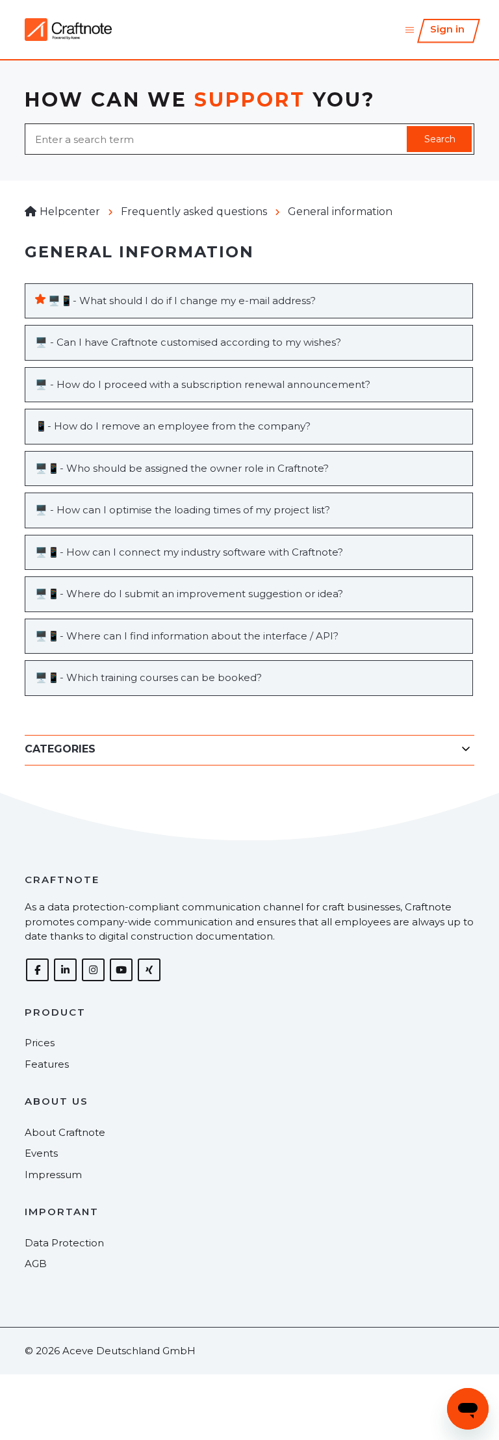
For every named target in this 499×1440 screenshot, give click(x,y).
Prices (40, 1042)
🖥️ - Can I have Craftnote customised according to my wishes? (188, 342)
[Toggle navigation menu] (410, 29)
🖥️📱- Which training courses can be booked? (148, 677)
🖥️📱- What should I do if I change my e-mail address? (182, 300)
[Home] (68, 29)
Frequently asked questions (194, 211)
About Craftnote (65, 1132)
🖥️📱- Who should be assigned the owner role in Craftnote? (182, 468)
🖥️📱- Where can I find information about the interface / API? (187, 636)
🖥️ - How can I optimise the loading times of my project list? (182, 510)
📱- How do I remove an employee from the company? (173, 426)
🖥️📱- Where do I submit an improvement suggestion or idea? (189, 593)
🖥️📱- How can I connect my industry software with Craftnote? (189, 552)
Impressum (53, 1174)
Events (41, 1153)
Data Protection (64, 1243)
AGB (36, 1263)
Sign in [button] (447, 29)
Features (47, 1064)
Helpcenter (70, 211)
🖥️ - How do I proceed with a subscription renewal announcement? (202, 384)
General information (340, 211)
